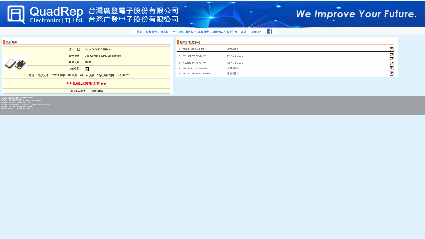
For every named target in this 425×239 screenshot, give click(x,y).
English (256, 32)
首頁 (139, 32)
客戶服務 (178, 32)
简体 (243, 32)
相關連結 (217, 32)
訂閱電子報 (230, 32)
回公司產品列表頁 (78, 91)
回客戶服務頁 (97, 91)
